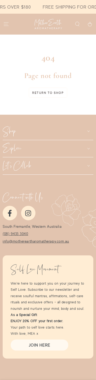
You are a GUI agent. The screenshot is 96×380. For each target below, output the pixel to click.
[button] (77, 24)
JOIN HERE (39, 345)
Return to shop (48, 93)
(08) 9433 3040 (15, 233)
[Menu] (6, 24)
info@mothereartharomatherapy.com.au (36, 241)
